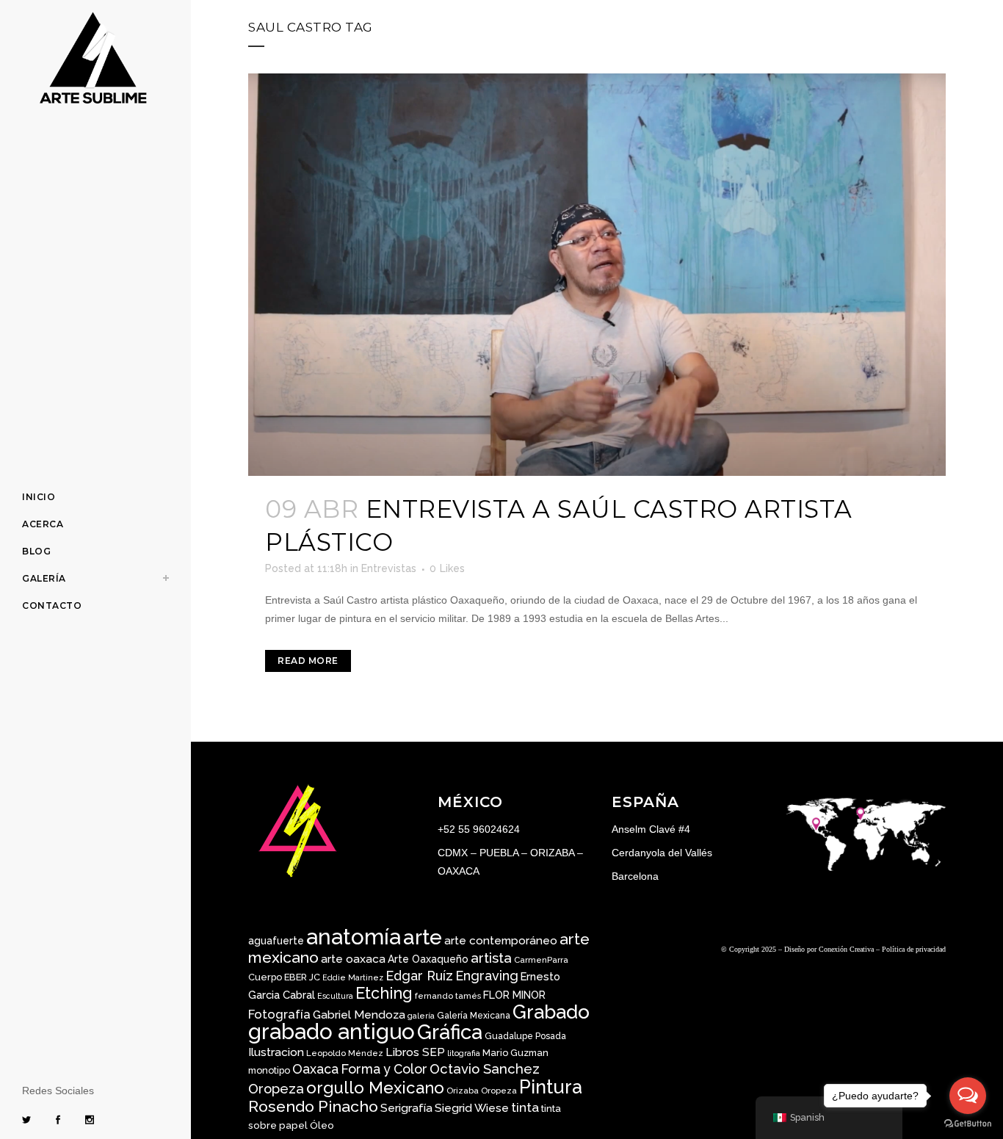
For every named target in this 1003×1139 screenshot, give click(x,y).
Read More (308, 660)
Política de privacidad (914, 949)
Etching (384, 993)
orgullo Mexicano (375, 1087)
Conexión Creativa (846, 949)
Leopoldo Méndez (344, 1053)
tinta (525, 1107)
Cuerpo (265, 977)
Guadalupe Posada (525, 1036)
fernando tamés (448, 996)
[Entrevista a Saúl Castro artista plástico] (597, 274)
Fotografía (279, 1014)
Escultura (335, 995)
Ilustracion (276, 1052)
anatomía (353, 937)
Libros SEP (415, 1052)
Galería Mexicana (473, 1015)
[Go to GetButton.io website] (967, 1124)
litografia (463, 1053)
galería (421, 1015)
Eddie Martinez (352, 977)
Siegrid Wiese (472, 1108)
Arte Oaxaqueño (428, 959)
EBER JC (302, 977)
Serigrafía (406, 1108)
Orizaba (462, 1090)
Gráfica (449, 1032)
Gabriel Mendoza (359, 1015)
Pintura (550, 1087)
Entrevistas (388, 568)
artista (491, 958)
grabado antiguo (331, 1031)
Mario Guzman (515, 1052)
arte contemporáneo (500, 940)
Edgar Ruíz (419, 975)
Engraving (486, 975)
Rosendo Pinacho (313, 1106)
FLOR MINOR (514, 994)
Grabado (551, 1011)
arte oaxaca (353, 959)
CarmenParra (541, 960)
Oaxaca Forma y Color (359, 1069)
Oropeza (499, 1090)
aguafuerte (276, 941)
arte (422, 937)
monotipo (269, 1070)
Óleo (322, 1125)
